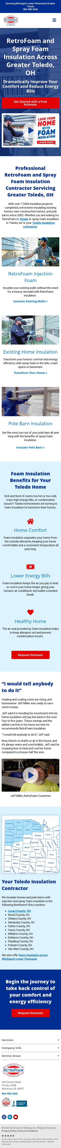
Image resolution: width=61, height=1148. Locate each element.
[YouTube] (15, 1117)
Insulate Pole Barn (29, 447)
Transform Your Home (29, 372)
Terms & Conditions (27, 1131)
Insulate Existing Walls (29, 301)
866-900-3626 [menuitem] (30, 9)
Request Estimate (30, 655)
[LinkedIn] (10, 1117)
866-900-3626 (10, 1093)
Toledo (23, 219)
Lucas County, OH (19, 911)
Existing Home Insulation (30, 351)
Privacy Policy (9, 1131)
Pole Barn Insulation (30, 423)
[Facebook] (4, 1117)
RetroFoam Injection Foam (30, 276)
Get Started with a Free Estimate (30, 103)
